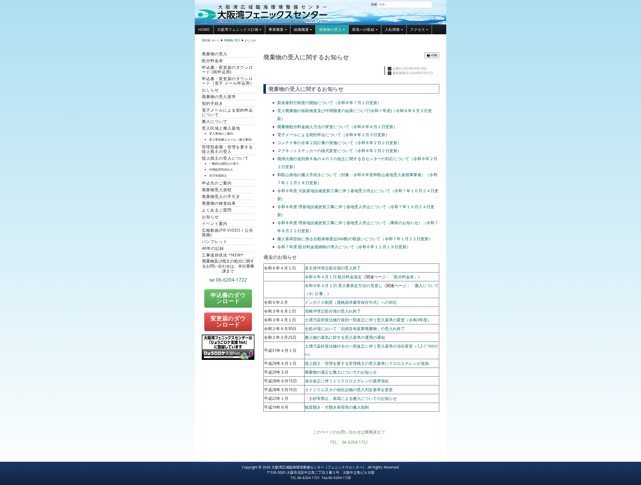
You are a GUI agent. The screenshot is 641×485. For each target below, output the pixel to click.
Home (204, 30)
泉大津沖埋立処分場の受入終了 (333, 268)
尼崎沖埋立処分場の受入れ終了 (333, 311)
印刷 (433, 55)
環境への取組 (363, 30)
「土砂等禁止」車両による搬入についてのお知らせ (351, 398)
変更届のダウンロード (228, 321)
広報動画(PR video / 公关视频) (227, 232)
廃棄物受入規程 (217, 189)
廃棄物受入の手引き (221, 196)
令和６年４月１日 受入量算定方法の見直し (343, 285)
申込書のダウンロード (228, 298)
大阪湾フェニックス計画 (237, 30)
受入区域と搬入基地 (221, 128)
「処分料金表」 (404, 277)
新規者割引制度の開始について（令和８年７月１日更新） (329, 102)
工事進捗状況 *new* (223, 255)
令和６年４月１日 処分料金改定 (333, 277)
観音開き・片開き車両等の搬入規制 (337, 407)
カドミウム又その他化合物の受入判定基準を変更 (349, 389)
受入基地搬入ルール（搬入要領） (231, 139)
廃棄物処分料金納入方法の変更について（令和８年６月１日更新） (337, 126)
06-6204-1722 (231, 279)
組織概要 (301, 30)
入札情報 (392, 30)
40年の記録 (213, 248)
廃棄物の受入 (330, 30)
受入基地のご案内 (221, 133)
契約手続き (212, 103)
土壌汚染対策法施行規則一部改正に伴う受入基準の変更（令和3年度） (368, 320)
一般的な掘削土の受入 (224, 163)
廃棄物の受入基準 (219, 96)
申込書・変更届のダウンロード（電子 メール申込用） (228, 81)
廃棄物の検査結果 (219, 203)
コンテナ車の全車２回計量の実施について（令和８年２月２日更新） (339, 142)
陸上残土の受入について (225, 158)
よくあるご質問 (217, 210)
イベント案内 (214, 223)
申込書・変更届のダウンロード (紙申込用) (227, 70)
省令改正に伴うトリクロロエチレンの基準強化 (347, 381)
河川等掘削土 (218, 175)
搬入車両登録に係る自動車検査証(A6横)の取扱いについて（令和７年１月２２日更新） (355, 238)
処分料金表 (212, 60)
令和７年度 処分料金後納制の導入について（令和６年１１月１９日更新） (343, 247)
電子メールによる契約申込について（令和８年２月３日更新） (333, 134)
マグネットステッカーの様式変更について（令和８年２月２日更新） (339, 150)
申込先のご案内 (217, 183)
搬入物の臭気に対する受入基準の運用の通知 (345, 337)
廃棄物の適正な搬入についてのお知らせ (341, 372)
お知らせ (210, 216)
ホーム (216, 40)
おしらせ (210, 90)
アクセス (417, 30)
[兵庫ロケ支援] (228, 347)
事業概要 (276, 30)
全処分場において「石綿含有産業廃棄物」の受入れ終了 (355, 328)
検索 (374, 4)
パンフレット (214, 241)
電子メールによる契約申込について (227, 112)
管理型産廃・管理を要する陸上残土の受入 (227, 149)
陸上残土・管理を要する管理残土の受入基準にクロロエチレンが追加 (367, 363)
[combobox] (404, 4)
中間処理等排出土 (221, 169)
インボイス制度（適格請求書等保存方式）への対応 (351, 302)
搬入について (214, 121)
